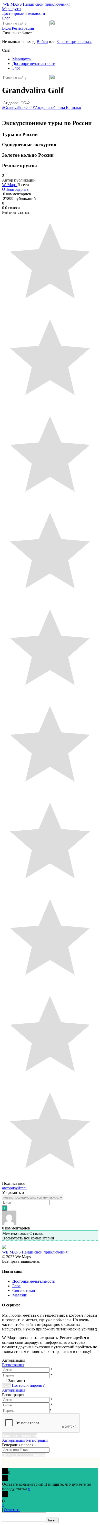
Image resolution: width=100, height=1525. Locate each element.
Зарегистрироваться (74, 41)
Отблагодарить (15, 189)
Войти (42, 41)
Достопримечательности (23, 13)
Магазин (19, 1295)
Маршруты (11, 9)
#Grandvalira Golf (17, 107)
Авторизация (13, 1390)
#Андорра (42, 107)
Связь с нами (23, 1290)
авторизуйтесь (14, 1188)
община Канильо (66, 107)
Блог (6, 18)
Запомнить (17, 1381)
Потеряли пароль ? (28, 1385)
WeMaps (9, 185)
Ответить (12, 1510)
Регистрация (13, 1365)
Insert (52, 1520)
